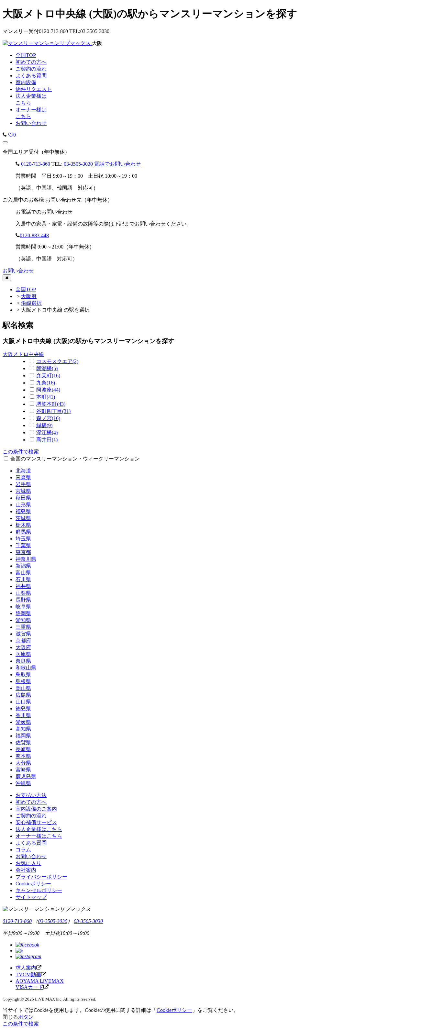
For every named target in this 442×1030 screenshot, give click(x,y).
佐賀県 (23, 742)
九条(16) (45, 382)
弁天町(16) (48, 375)
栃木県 (23, 525)
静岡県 (23, 613)
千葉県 (23, 545)
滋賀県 (23, 634)
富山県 (23, 572)
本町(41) (45, 397)
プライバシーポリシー (41, 877)
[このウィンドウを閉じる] (7, 277)
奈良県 (23, 661)
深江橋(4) (47, 432)
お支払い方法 (31, 795)
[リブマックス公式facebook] (27, 944)
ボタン (26, 1017)
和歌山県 (26, 667)
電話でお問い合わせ (117, 164)
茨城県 (23, 518)
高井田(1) (47, 439)
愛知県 (23, 620)
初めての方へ (31, 802)
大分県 (23, 763)
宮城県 (23, 491)
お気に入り (28, 863)
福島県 (23, 511)
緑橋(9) (44, 425)
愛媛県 (23, 722)
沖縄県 (23, 783)
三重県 (23, 627)
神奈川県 (26, 559)
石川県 (23, 579)
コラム (23, 849)
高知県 (23, 729)
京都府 (23, 640)
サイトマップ (31, 897)
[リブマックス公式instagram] (28, 956)
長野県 (23, 600)
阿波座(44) (48, 390)
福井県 (23, 586)
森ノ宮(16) (48, 418)
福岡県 (23, 735)
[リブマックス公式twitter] (19, 950)
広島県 (23, 695)
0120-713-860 (35, 164)
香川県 (23, 715)
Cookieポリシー (33, 883)
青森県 (23, 477)
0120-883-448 (34, 235)
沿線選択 (31, 303)
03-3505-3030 (78, 164)
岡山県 (23, 688)
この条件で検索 (21, 451)
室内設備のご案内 (36, 809)
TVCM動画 (28, 974)
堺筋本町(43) (50, 404)
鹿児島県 (26, 776)
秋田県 (23, 498)
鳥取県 (23, 674)
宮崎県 (23, 769)
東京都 (23, 552)
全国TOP (26, 289)
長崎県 (23, 749)
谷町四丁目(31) (53, 411)
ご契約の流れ (31, 815)
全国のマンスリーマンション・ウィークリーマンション (75, 458)
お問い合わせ (31, 123)
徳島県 (23, 708)
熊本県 (23, 756)
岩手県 (23, 484)
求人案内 (26, 967)
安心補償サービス (36, 822)
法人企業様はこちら (39, 829)
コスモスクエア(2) (57, 361)
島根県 (23, 681)
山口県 (23, 701)
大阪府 (29, 296)
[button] (5, 142)
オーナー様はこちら (39, 836)
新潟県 (23, 566)
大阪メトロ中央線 (23, 354)
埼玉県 (23, 538)
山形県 (23, 504)
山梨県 (23, 593)
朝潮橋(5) (47, 368)
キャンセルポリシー (39, 890)
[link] (5, 135)
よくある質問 (31, 843)
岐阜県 (23, 606)
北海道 (23, 470)
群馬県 (23, 532)
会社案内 (26, 870)
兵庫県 (23, 654)
